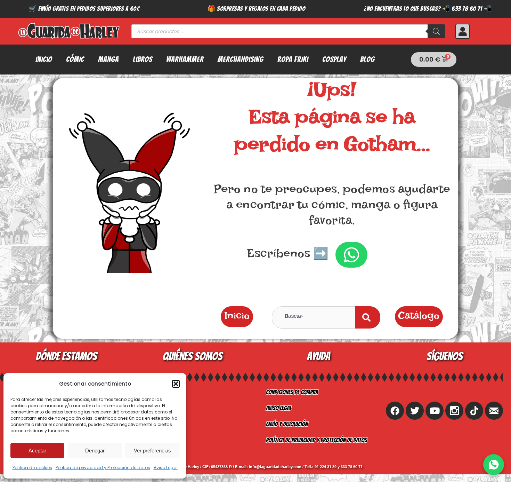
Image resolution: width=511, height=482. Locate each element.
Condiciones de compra (292, 392)
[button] (175, 383)
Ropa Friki (292, 59)
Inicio (43, 59)
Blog (367, 59)
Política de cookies (32, 468)
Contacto (151, 424)
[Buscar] (436, 31)
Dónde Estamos (157, 440)
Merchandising (240, 59)
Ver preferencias (152, 450)
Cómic (75, 59)
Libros (142, 59)
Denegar (95, 450)
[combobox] (313, 317)
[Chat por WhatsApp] (493, 464)
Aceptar (37, 450)
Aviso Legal (166, 468)
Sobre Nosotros (159, 392)
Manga (108, 59)
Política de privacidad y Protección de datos (103, 468)
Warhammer (185, 59)
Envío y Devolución (287, 424)
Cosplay (334, 59)
